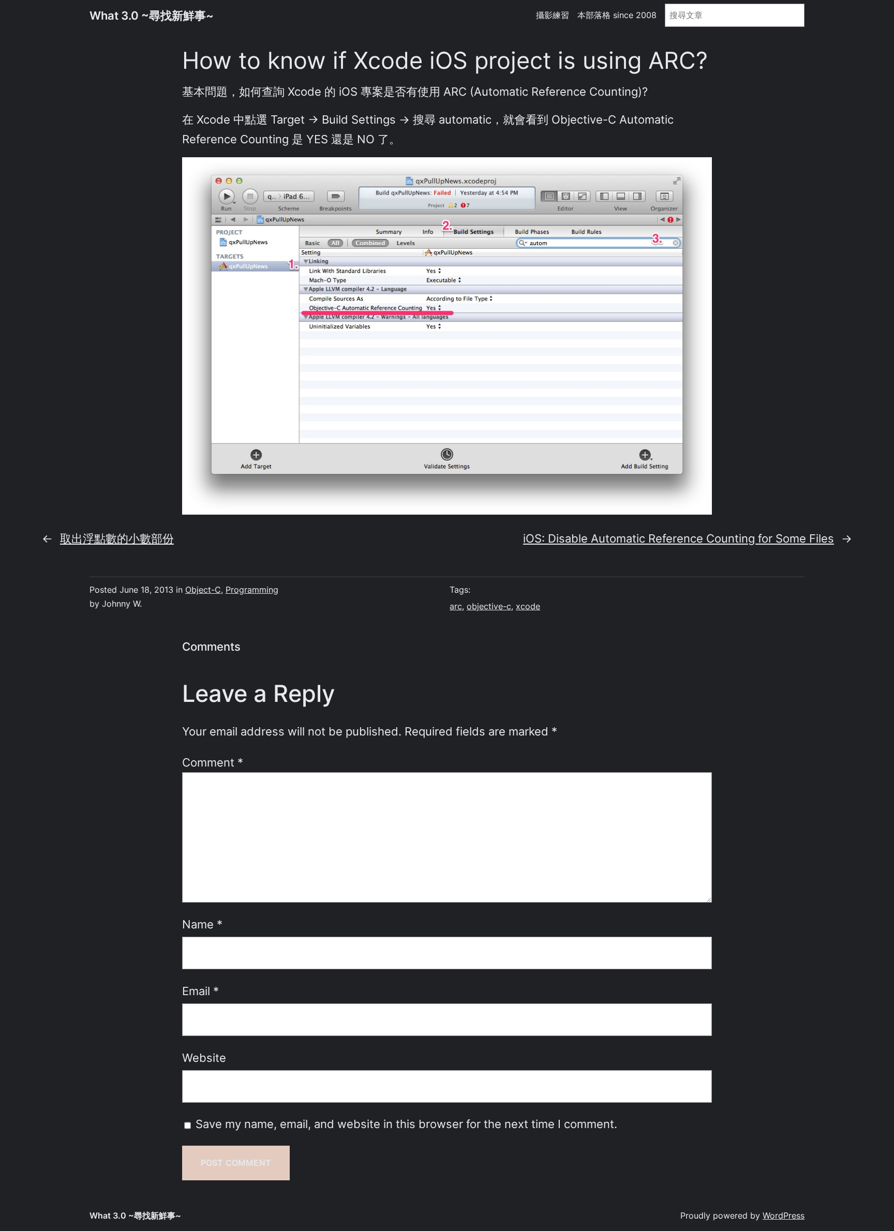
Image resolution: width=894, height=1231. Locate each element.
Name (202, 924)
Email (200, 991)
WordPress (783, 1215)
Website (204, 1057)
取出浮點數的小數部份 (117, 538)
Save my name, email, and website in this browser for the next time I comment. (406, 1124)
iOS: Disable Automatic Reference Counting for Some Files (678, 538)
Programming (252, 589)
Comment (212, 762)
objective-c (489, 606)
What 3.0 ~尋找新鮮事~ (152, 15)
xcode (528, 606)
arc (456, 606)
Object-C (203, 589)
